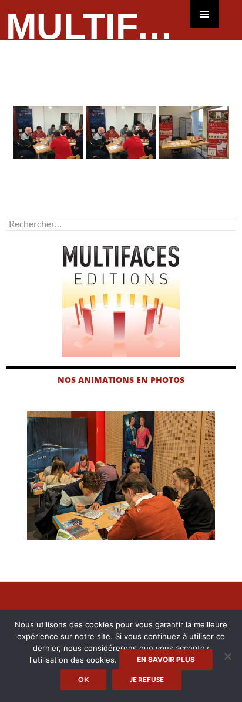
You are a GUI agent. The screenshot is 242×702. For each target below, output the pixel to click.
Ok (83, 679)
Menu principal (204, 14)
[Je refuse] (227, 656)
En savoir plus (166, 659)
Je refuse (147, 679)
